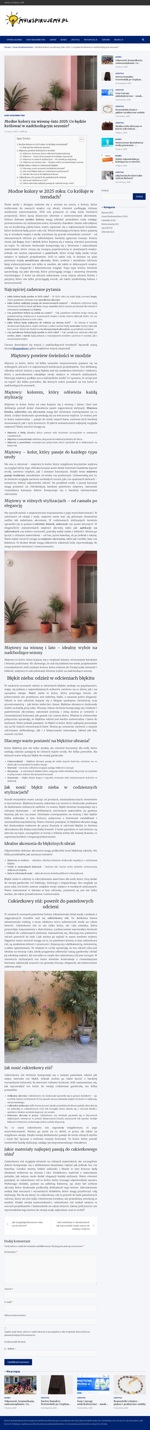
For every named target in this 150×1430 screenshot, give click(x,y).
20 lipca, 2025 (121, 165)
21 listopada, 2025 (123, 83)
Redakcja (118, 39)
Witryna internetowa (15, 1315)
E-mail (8, 1302)
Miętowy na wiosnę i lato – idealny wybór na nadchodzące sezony (53, 162)
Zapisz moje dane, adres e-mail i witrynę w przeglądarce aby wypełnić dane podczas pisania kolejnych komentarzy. (47, 1333)
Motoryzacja (90, 39)
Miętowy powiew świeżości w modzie (37, 150)
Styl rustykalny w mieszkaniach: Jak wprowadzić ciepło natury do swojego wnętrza (73, 1225)
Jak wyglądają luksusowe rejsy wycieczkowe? (27, 1224)
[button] (80, 140)
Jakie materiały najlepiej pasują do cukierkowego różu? (48, 183)
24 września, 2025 (123, 99)
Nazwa (8, 1289)
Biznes (64, 39)
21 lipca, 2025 (121, 149)
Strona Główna (14, 39)
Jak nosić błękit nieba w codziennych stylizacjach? (46, 171)
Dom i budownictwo (35, 39)
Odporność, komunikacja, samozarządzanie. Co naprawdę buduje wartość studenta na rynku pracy (129, 64)
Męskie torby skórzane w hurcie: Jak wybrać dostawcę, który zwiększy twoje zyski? (128, 130)
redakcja (23, 131)
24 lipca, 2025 (121, 132)
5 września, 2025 (122, 116)
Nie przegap (13, 1371)
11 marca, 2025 (10, 131)
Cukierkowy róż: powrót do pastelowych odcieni (42, 177)
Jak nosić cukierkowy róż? (35, 180)
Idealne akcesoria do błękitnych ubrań (40, 174)
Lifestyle (75, 39)
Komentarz (11, 1252)
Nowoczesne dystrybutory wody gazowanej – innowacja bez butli (129, 145)
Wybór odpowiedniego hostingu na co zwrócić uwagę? (127, 162)
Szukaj (105, 190)
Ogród (53, 39)
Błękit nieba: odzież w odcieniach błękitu (38, 165)
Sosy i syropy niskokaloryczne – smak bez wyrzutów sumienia (128, 96)
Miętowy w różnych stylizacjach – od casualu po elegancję (49, 159)
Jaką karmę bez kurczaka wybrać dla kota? (128, 177)
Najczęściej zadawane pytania (36, 147)
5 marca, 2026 (121, 66)
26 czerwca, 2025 (123, 182)
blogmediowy (20, 348)
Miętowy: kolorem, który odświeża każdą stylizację (46, 153)
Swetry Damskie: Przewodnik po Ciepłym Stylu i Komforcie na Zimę (129, 79)
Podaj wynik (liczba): (15, 1342)
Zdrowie (106, 39)
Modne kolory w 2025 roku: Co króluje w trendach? (43, 144)
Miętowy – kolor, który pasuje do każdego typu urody (48, 156)
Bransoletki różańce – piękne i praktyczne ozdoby (130, 111)
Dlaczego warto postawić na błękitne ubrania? (44, 168)
